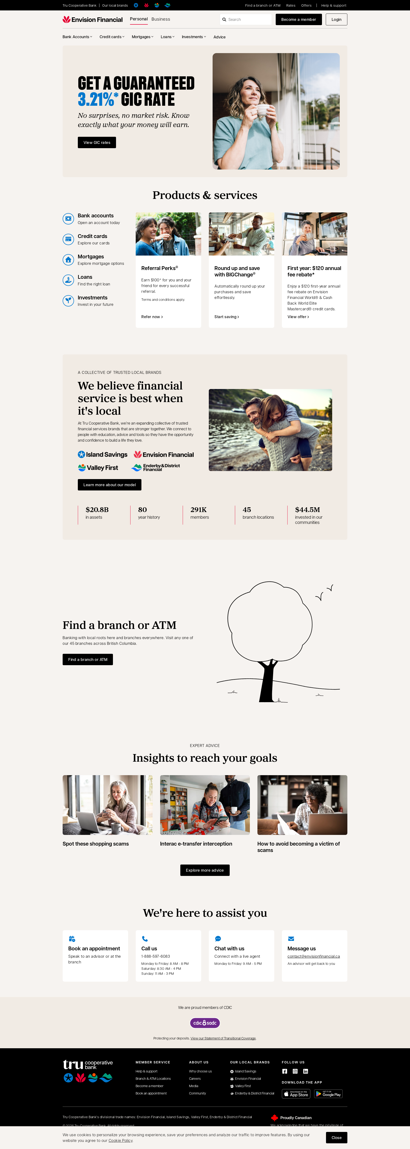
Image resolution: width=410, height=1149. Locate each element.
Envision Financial (248, 1078)
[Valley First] (157, 5)
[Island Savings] (136, 5)
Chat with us (229, 948)
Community (197, 1093)
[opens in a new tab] (205, 1023)
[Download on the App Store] (296, 1094)
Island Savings (245, 1071)
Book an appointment (94, 948)
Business (161, 19)
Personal (139, 19)
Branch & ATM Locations (153, 1078)
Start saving (225, 316)
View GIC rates (97, 142)
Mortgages (141, 36)
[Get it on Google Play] (328, 1094)
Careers (195, 1078)
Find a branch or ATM (263, 5)
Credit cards (110, 36)
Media (193, 1086)
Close (337, 1137)
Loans (166, 36)
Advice (220, 36)
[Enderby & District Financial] (167, 5)
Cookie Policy (121, 1140)
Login (339, 21)
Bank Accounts (76, 36)
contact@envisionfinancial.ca (314, 956)
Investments (192, 36)
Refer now (150, 316)
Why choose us (200, 1071)
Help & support (333, 5)
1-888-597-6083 (155, 956)
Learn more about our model (110, 484)
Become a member (298, 19)
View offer (299, 318)
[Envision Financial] (146, 5)
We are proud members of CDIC (205, 1007)
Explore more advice (205, 870)
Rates (291, 5)
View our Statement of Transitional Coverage (223, 1038)
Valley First (243, 1086)
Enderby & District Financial (254, 1093)
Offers (306, 5)
